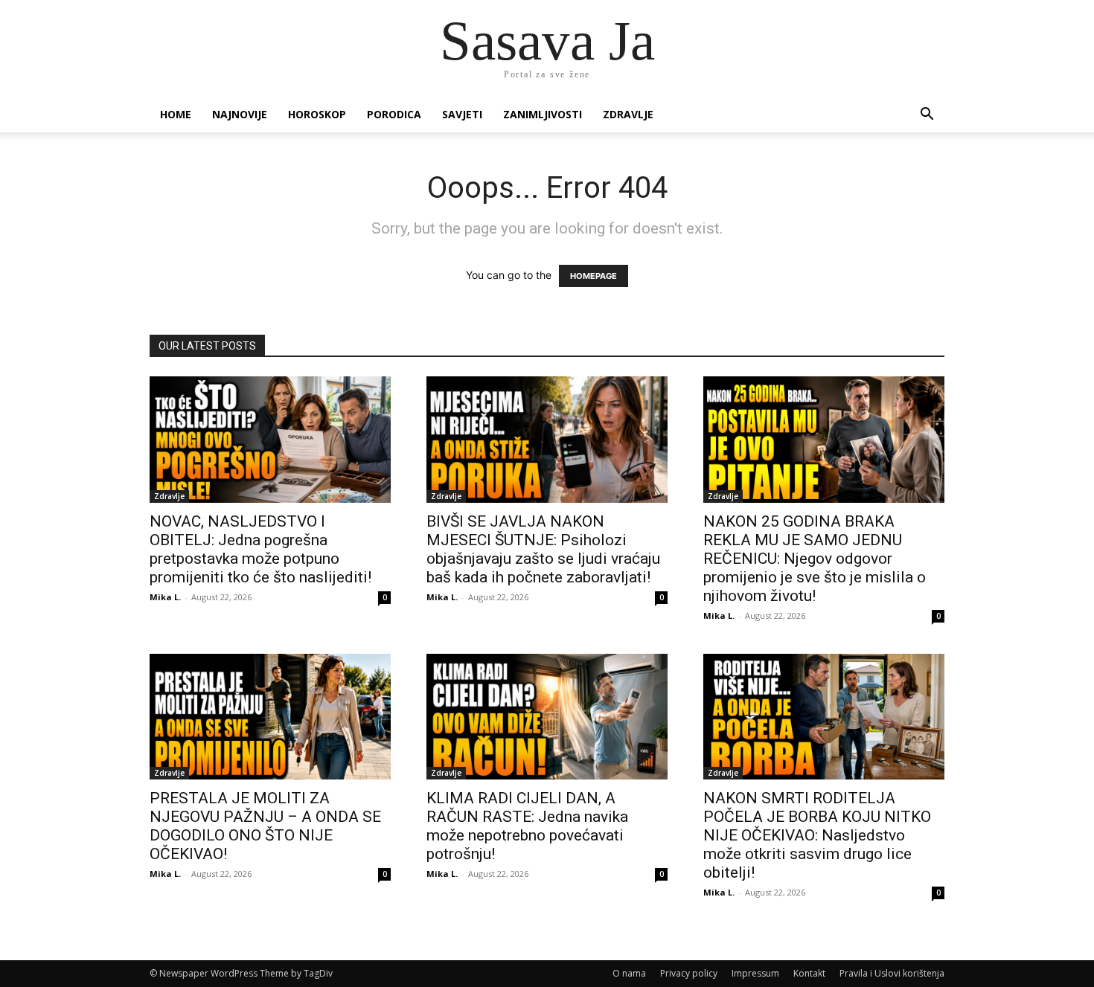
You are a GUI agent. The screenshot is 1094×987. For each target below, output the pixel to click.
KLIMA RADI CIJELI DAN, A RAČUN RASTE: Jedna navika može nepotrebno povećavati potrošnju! (527, 826)
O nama (629, 973)
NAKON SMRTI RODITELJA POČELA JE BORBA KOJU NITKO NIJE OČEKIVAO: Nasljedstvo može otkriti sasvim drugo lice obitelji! (817, 835)
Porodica (394, 114)
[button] (926, 116)
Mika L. (165, 596)
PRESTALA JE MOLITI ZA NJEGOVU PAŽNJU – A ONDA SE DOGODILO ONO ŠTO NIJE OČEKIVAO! (265, 826)
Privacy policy (688, 973)
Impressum (755, 973)
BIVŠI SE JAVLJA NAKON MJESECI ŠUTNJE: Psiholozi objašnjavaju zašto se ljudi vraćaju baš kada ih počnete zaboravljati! (543, 549)
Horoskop (317, 114)
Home (175, 114)
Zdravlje (628, 114)
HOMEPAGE (593, 276)
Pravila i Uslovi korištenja (891, 973)
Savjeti (462, 114)
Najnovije (239, 114)
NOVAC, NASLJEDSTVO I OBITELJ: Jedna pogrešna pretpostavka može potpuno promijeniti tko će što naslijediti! (260, 549)
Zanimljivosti (542, 114)
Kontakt (809, 973)
